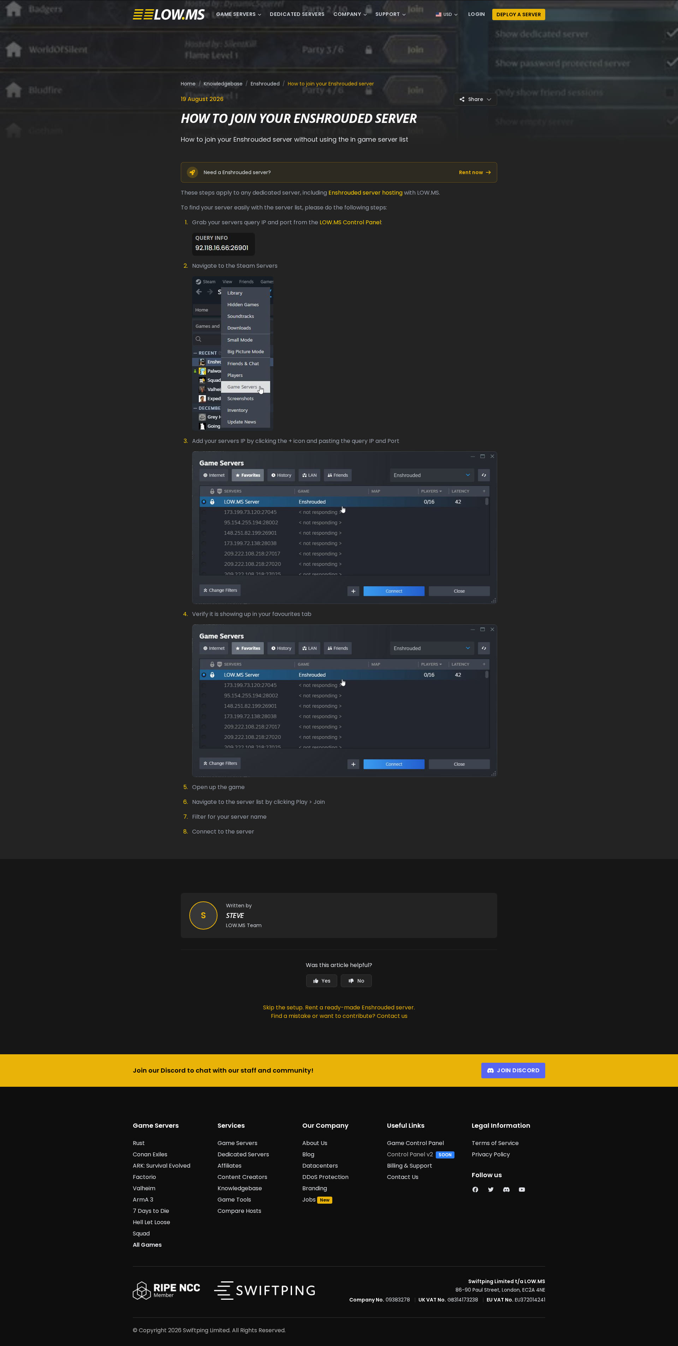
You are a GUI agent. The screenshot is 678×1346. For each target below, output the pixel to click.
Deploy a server (518, 14)
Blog (308, 1154)
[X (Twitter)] (490, 1190)
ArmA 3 (143, 1200)
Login (476, 14)
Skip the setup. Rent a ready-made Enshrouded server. (339, 1007)
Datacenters (320, 1166)
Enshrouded (265, 83)
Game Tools (234, 1200)
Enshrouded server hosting (365, 193)
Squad (141, 1233)
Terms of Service (495, 1143)
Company (347, 14)
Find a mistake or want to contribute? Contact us (339, 1016)
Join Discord (518, 1070)
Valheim (144, 1188)
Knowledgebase (223, 83)
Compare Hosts (239, 1211)
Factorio (144, 1177)
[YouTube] (521, 1190)
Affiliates (230, 1166)
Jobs (309, 1200)
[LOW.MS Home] (169, 14)
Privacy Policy (491, 1154)
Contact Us (402, 1177)
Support (387, 14)
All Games (147, 1245)
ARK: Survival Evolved (161, 1166)
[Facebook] (475, 1190)
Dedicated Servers (297, 14)
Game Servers (236, 14)
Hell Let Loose (151, 1222)
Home (188, 83)
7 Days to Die (151, 1211)
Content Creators (242, 1177)
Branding (314, 1188)
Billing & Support (409, 1166)
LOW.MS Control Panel (350, 222)
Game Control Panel (415, 1143)
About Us (314, 1143)
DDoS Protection (325, 1177)
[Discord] (506, 1190)
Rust (139, 1143)
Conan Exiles (150, 1154)
